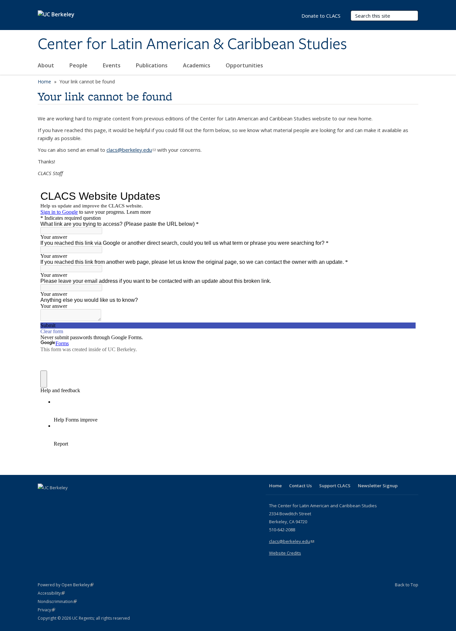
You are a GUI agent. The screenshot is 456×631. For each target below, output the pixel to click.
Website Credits (285, 553)
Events (112, 65)
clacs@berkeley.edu (131, 149)
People (79, 65)
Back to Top (406, 585)
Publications (152, 65)
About (46, 65)
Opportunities (245, 65)
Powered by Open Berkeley (65, 585)
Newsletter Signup (378, 486)
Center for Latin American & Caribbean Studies (192, 44)
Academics (197, 65)
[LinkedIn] (56, 499)
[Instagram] (82, 499)
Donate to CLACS (320, 15)
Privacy (46, 610)
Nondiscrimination (57, 601)
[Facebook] (43, 499)
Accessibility (51, 593)
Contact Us (300, 486)
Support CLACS (335, 486)
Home (44, 81)
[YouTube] (69, 499)
